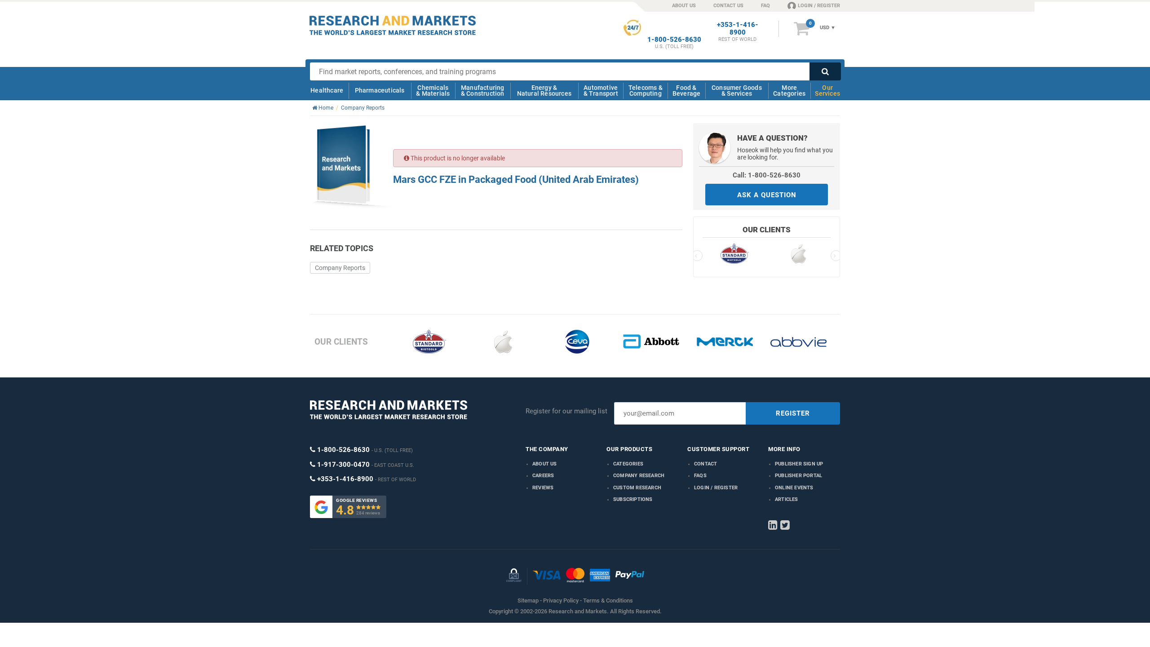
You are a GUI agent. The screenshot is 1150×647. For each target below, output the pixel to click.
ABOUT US (684, 6)
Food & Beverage (686, 90)
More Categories (789, 90)
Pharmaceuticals (380, 90)
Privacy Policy (561, 600)
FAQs (700, 476)
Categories (628, 464)
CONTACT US (728, 6)
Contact (705, 464)
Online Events (794, 488)
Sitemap (528, 600)
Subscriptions (633, 499)
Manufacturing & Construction (482, 90)
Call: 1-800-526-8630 (767, 175)
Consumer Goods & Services (737, 90)
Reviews (542, 488)
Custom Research (637, 488)
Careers (543, 476)
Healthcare (326, 90)
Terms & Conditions (608, 600)
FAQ (765, 6)
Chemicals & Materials (433, 90)
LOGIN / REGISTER (819, 6)
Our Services (827, 90)
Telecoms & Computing (645, 90)
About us (544, 464)
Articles (786, 499)
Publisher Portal (798, 476)
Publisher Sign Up (799, 464)
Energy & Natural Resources (544, 90)
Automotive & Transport (601, 90)
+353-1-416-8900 (737, 28)
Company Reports (340, 267)
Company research (638, 476)
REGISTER (793, 413)
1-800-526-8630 (674, 40)
